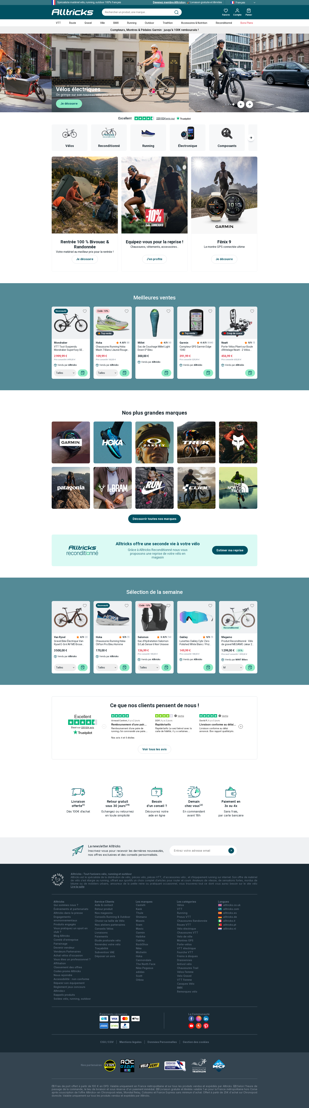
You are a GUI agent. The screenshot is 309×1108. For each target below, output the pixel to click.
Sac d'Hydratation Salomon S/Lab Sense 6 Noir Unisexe (153, 643)
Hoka (139, 956)
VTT (58, 22)
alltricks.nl (229, 928)
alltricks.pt (229, 924)
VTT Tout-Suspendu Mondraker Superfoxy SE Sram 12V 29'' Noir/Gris (68, 348)
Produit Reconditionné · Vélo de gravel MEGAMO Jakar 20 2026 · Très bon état (237, 643)
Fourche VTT (185, 952)
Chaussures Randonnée (192, 920)
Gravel (88, 22)
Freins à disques (187, 956)
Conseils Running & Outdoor (112, 916)
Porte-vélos (184, 944)
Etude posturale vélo (108, 940)
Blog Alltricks (62, 935)
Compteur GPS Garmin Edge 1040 (195, 348)
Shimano (141, 916)
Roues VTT (184, 924)
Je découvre (69, 103)
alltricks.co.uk (232, 905)
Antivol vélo (184, 964)
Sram (139, 924)
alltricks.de (230, 916)
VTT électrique (186, 948)
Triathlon (168, 22)
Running (131, 22)
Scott (139, 975)
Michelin (141, 952)
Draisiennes (184, 960)
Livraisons (101, 932)
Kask (139, 908)
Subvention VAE (104, 952)
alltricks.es (230, 912)
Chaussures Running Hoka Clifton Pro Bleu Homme (110, 643)
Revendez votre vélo (108, 944)
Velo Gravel (184, 975)
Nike (139, 948)
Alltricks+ (59, 990)
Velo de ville (184, 936)
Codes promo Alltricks (67, 971)
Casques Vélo (185, 983)
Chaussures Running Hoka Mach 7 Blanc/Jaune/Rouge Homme (111, 348)
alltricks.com (231, 908)
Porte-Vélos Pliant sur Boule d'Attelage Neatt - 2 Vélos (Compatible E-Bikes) (237, 348)
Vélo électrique (186, 928)
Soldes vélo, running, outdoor (72, 998)
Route (72, 22)
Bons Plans (247, 22)
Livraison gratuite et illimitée (187, 2)
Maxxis (140, 920)
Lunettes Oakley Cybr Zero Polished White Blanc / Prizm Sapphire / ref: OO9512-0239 (196, 643)
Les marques (144, 901)
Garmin (140, 932)
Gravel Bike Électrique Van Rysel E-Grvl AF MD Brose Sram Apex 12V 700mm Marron (68, 643)
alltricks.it (229, 920)
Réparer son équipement (69, 982)
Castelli (140, 905)
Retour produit (104, 908)
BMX (116, 22)
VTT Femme (184, 979)
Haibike (140, 936)
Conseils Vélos (104, 928)
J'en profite (154, 259)
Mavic (139, 928)
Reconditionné (224, 22)
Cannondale (143, 960)
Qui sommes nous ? (66, 905)
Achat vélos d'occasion (68, 955)
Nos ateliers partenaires (110, 924)
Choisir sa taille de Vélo (109, 920)
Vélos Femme (185, 971)
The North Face (145, 964)
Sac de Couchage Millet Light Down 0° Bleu (154, 348)
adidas (140, 971)
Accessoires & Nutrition (194, 22)
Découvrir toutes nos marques (154, 519)
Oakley (140, 940)
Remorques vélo (187, 991)
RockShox (142, 944)
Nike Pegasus (144, 967)
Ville (102, 22)
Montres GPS (185, 940)
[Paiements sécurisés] (120, 1022)
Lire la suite (77, 886)
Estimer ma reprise (230, 550)
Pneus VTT (184, 916)
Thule (139, 912)
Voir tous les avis (154, 749)
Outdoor (149, 22)
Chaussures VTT (187, 932)
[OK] (231, 850)
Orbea (140, 979)
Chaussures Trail (187, 967)
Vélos (180, 905)
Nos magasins (104, 912)
